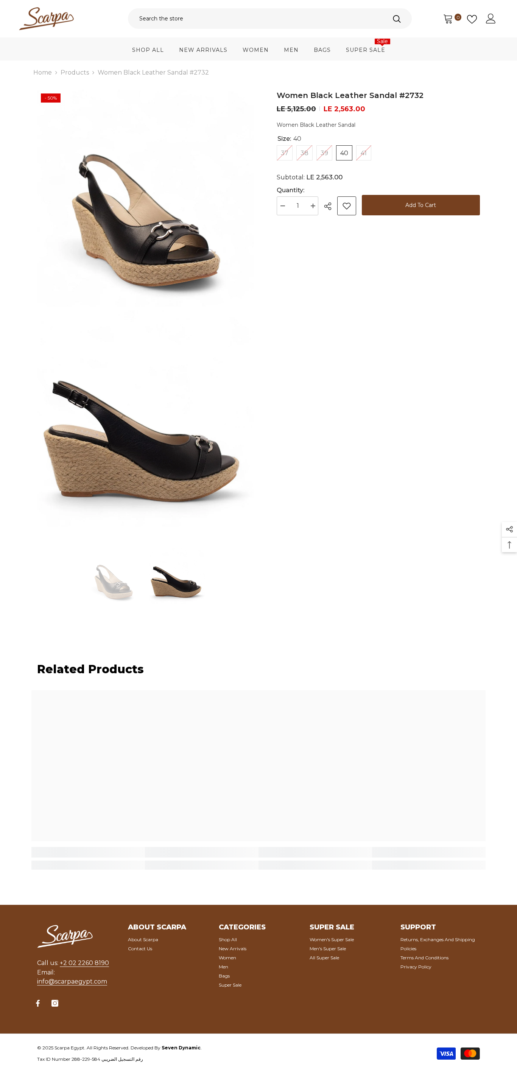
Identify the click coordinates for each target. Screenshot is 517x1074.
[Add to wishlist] (346, 205)
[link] (88, 852)
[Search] (270, 18)
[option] (113, 576)
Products (75, 72)
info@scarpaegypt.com (72, 981)
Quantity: (290, 190)
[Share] (330, 206)
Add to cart (420, 205)
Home (42, 72)
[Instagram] (55, 1003)
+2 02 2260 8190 (84, 963)
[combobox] (255, 18)
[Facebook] (38, 1003)
